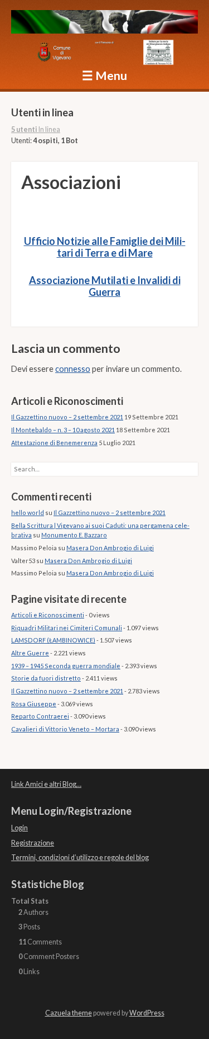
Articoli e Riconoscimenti (47, 614)
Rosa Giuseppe (33, 703)
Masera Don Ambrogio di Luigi (110, 547)
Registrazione (32, 843)
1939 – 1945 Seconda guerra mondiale (65, 665)
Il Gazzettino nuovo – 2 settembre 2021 (67, 417)
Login (19, 828)
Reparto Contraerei (40, 716)
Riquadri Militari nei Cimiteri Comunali (66, 627)
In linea (35, 129)
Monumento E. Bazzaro (74, 535)
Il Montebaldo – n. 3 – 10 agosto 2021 (63, 429)
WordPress (146, 1013)
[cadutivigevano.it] (104, 23)
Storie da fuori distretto (46, 678)
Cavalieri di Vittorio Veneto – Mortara (65, 729)
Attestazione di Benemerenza (54, 442)
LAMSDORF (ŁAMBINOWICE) (53, 640)
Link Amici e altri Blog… (46, 784)
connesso (72, 369)
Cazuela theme (68, 1013)
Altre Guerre (30, 653)
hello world (27, 512)
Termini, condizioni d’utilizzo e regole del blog (80, 857)
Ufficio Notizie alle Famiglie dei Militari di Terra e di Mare (105, 247)
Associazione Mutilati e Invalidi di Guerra (105, 286)
